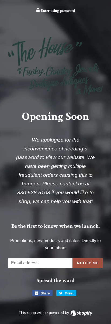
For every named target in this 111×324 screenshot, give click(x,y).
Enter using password (57, 10)
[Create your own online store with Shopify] (81, 312)
